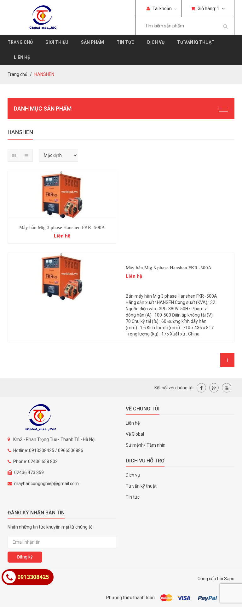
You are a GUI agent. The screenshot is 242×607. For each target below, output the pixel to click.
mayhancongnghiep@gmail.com (46, 483)
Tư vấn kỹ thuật (141, 486)
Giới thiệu (56, 42)
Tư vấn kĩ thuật (196, 42)
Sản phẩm (92, 42)
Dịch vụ (155, 42)
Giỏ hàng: (208, 8)
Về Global (135, 434)
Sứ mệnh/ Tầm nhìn (145, 445)
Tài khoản (162, 8)
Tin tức (126, 42)
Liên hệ (22, 57)
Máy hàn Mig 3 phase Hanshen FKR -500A (62, 227)
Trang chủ (20, 42)
